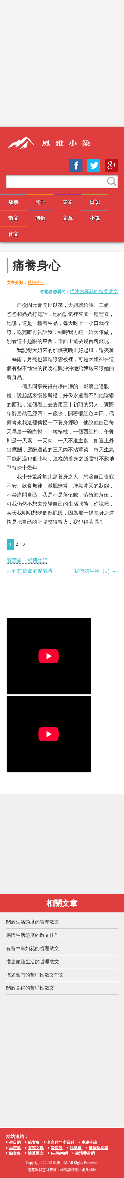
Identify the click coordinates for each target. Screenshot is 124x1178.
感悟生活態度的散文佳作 (32, 935)
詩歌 (41, 218)
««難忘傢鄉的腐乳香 (30, 571)
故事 (13, 202)
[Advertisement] (62, 64)
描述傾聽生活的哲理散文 (32, 961)
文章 (68, 218)
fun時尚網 (59, 1153)
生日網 (15, 1142)
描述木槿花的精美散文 (94, 291)
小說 (95, 218)
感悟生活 (36, 282)
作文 (13, 234)
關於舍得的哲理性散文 (30, 987)
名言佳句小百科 (60, 1142)
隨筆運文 (36, 1153)
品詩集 (15, 1147)
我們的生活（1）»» (96, 571)
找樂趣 (76, 1147)
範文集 (34, 1142)
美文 (68, 202)
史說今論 (89, 1142)
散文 (13, 218)
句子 (41, 202)
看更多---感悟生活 (27, 560)
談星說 (57, 1147)
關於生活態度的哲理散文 (32, 921)
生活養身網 (85, 1153)
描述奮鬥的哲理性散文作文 (35, 974)
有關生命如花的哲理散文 (32, 948)
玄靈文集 (36, 1147)
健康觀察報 (98, 1147)
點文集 (15, 1153)
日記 (95, 202)
